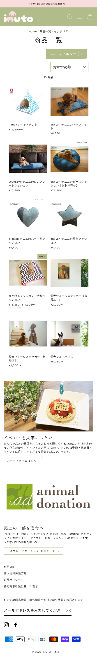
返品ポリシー (12, 579)
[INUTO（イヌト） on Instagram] (6, 624)
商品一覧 (45, 31)
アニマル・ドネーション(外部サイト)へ (33, 551)
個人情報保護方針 (15, 573)
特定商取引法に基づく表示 (21, 586)
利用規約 (9, 566)
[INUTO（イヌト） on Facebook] (15, 624)
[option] (48, 3)
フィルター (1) (69, 54)
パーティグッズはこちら (23, 460)
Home (33, 31)
